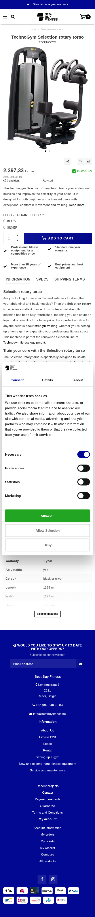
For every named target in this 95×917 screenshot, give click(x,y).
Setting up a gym (47, 757)
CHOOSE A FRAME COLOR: (23, 215)
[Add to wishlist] (81, 161)
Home (33, 29)
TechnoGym (47, 42)
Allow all (47, 516)
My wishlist (47, 848)
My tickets (48, 841)
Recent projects (48, 786)
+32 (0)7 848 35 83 (49, 705)
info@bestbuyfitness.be (49, 713)
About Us (47, 730)
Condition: (13, 180)
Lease (47, 743)
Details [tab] (47, 380)
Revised (48, 180)
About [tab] (78, 380)
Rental (47, 750)
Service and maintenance (47, 770)
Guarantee (47, 806)
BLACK (12, 221)
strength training (45, 326)
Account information (47, 828)
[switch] (83, 468)
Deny (47, 545)
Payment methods (47, 799)
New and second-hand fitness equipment (47, 763)
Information (18, 279)
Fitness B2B (47, 737)
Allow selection (48, 530)
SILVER (12, 227)
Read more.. (77, 205)
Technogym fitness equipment (24, 342)
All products (47, 861)
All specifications (47, 613)
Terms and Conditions (47, 812)
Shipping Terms (69, 279)
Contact (47, 792)
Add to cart (60, 238)
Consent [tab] (17, 380)
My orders (47, 834)
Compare (47, 854)
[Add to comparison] (88, 161)
